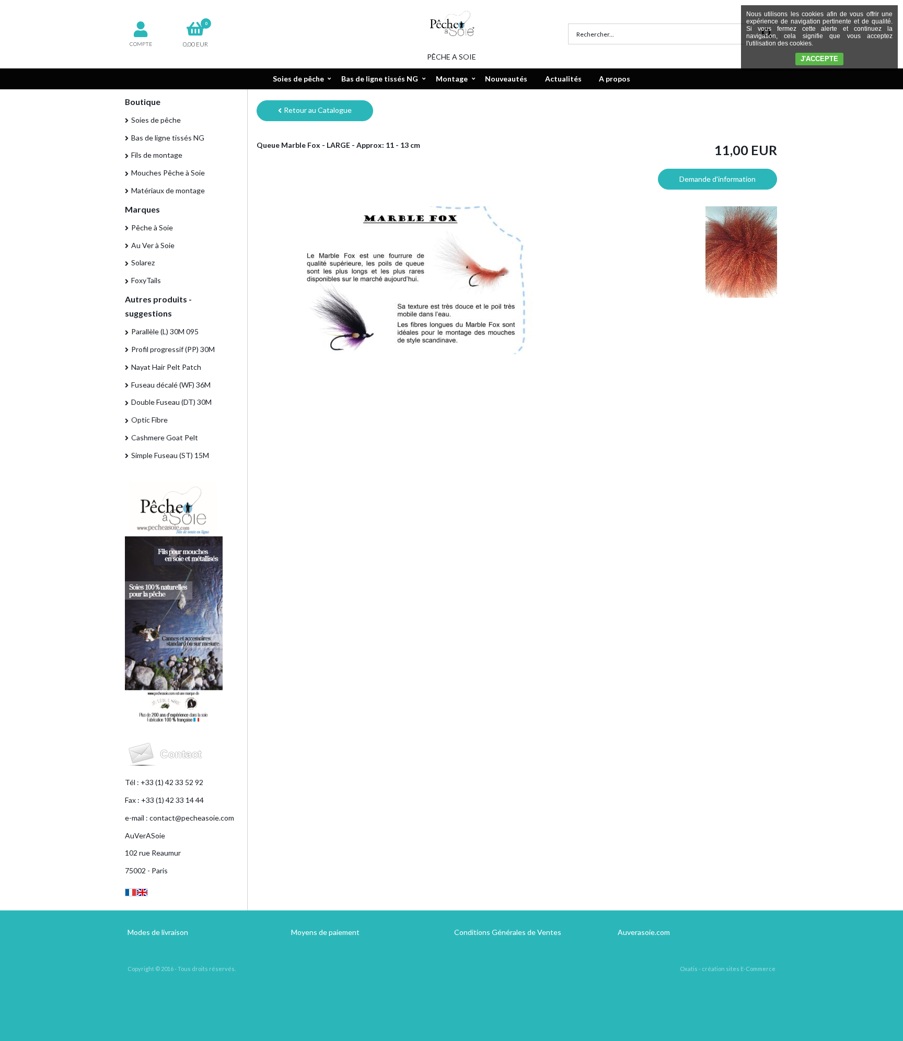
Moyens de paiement (325, 932)
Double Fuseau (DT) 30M (171, 401)
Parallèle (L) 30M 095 (165, 331)
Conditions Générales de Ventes (507, 932)
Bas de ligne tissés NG (379, 78)
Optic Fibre (149, 419)
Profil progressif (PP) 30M (173, 349)
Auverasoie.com (644, 932)
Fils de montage (156, 154)
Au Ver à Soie (153, 245)
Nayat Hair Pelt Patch (166, 366)
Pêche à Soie (152, 227)
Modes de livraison (158, 932)
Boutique (142, 102)
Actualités (563, 78)
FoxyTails (146, 280)
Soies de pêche (298, 78)
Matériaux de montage (168, 190)
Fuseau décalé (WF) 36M (171, 384)
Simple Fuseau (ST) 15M (170, 455)
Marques (142, 209)
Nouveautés (506, 78)
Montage (452, 78)
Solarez (143, 262)
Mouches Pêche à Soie (168, 172)
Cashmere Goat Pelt (164, 437)
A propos (614, 78)
